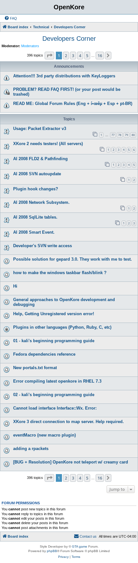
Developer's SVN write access (42, 245)
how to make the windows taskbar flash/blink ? (60, 272)
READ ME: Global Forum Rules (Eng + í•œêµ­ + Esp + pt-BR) (72, 103)
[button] (49, 55)
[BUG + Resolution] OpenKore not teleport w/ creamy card (70, 462)
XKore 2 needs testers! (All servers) (48, 143)
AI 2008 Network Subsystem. (41, 202)
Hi (15, 286)
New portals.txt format (35, 367)
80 (133, 135)
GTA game (79, 546)
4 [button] (80, 55)
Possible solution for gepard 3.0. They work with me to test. (72, 259)
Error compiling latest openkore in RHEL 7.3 (57, 381)
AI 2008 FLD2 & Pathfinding (40, 158)
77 (113, 135)
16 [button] (100, 55)
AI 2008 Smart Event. (34, 232)
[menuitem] (10, 18)
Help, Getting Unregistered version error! (53, 313)
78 (119, 135)
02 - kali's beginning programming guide (53, 394)
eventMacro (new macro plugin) (44, 435)
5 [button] (87, 55)
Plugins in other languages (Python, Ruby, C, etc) (62, 327)
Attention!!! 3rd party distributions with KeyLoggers (64, 76)
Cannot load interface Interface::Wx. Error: (55, 408)
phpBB (52, 551)
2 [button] (66, 55)
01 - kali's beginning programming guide (53, 340)
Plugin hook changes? (35, 188)
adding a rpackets (30, 448)
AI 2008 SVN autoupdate (37, 173)
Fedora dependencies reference (44, 354)
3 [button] (73, 55)
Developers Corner (69, 38)
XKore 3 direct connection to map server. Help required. (68, 421)
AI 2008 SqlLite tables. (35, 217)
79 (126, 135)
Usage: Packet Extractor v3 (39, 128)
